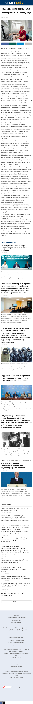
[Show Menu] (2, 2)
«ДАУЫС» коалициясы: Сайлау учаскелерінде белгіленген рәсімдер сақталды (13, 569)
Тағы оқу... (16, 601)
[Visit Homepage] (14, 3)
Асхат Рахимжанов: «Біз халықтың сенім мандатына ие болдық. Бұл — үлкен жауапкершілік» (14, 593)
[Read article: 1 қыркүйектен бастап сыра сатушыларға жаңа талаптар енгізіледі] (16, 262)
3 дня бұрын (5, 573)
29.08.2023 (4, 17)
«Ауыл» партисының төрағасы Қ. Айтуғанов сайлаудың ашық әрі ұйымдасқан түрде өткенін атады (15, 585)
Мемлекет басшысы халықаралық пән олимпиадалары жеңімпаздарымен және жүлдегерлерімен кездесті (14, 560)
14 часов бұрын (6, 512)
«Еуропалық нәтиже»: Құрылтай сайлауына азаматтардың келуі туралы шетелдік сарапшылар (15, 378)
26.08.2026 (4, 252)
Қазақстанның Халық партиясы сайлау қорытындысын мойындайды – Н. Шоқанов (15, 577)
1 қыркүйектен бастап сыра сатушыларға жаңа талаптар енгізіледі (14, 248)
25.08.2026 (4, 382)
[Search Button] (31, 2)
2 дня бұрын (5, 544)
